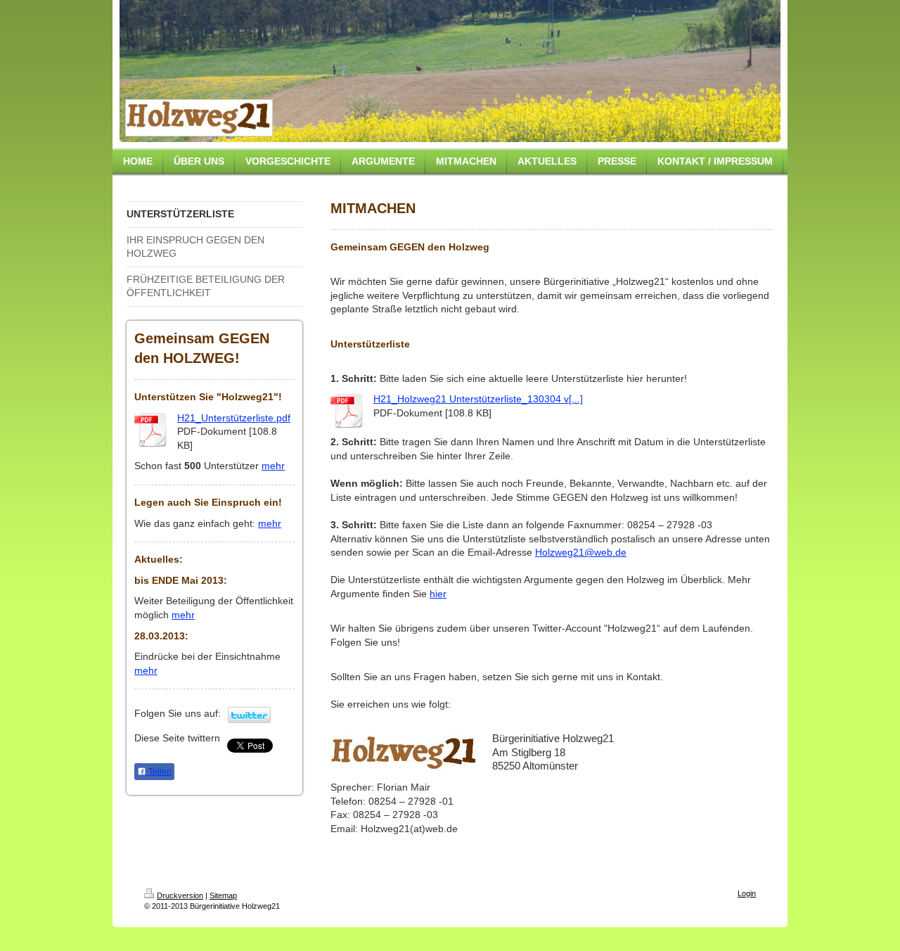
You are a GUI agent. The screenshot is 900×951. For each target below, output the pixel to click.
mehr (273, 465)
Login (747, 893)
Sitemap (223, 895)
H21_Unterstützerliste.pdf (233, 417)
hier (438, 593)
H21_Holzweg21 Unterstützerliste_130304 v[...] (478, 398)
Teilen (159, 772)
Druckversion (180, 895)
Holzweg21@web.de (580, 552)
